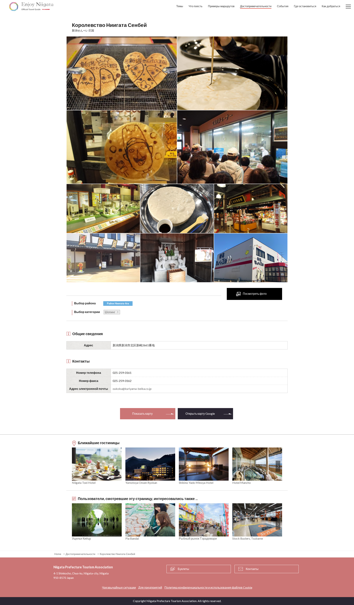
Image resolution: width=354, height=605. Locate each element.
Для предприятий (150, 587)
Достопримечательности (80, 553)
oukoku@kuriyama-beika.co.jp (132, 388)
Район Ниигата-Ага (118, 303)
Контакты (252, 569)
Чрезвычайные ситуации (119, 587)
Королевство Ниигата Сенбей (117, 553)
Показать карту (142, 413)
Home (57, 553)
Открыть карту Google (200, 413)
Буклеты (183, 569)
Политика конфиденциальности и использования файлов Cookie (208, 587)
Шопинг (110, 312)
